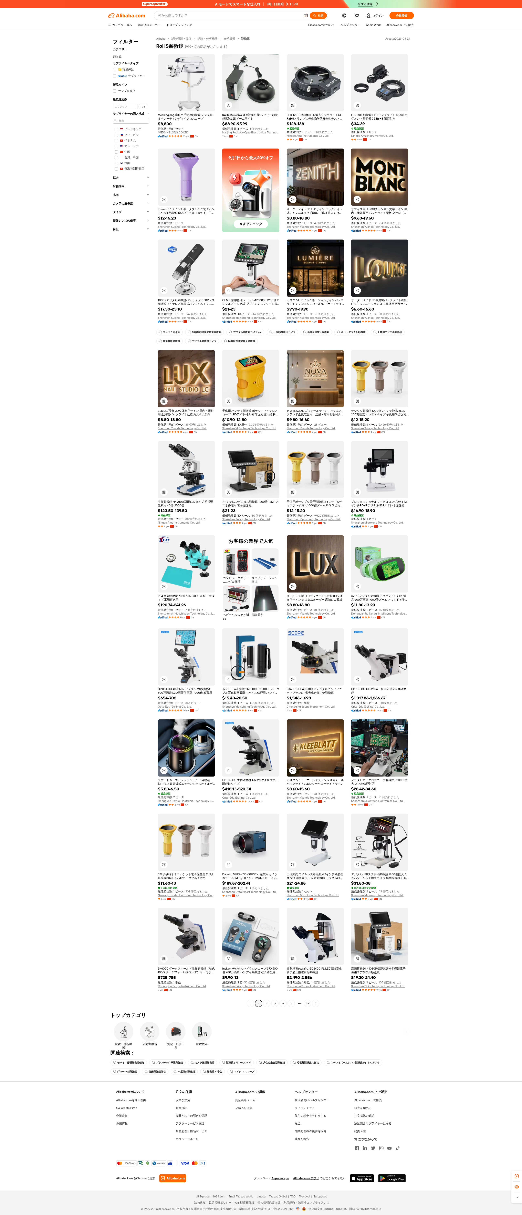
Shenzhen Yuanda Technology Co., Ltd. (311, 226)
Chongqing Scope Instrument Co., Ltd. (311, 706)
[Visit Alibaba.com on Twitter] (373, 1148)
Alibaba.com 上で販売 (368, 1100)
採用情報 (122, 1123)
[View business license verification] (298, 1209)
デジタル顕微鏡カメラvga (247, 332)
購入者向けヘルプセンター (312, 1100)
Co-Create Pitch (126, 1108)
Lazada (261, 1196)
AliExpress (202, 1196)
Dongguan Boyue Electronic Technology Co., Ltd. (186, 800)
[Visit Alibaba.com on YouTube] (389, 1148)
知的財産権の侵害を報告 (310, 1131)
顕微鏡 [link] (245, 38)
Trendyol (304, 1196)
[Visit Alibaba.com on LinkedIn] (365, 1148)
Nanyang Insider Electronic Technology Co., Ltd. (186, 895)
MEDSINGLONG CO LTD (173, 132)
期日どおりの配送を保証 (191, 1115)
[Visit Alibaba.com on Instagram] (381, 1148)
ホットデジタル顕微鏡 (353, 332)
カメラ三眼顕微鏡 (204, 1062)
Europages (320, 1196)
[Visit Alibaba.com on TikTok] (397, 1148)
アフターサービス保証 (190, 1123)
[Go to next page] (315, 1003)
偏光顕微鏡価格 (157, 1071)
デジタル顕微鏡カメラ (204, 341)
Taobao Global (278, 1196)
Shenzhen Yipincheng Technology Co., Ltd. (249, 317)
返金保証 (181, 1108)
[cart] (357, 16)
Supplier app (280, 1178)
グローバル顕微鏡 (127, 1071)
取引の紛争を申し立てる (310, 1115)
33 (307, 1003)
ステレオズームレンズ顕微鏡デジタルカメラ (355, 1062)
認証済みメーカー (246, 1100)
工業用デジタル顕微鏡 (389, 332)
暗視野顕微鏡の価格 (308, 1062)
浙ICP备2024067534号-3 (365, 1209)
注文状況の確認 (364, 1115)
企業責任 (122, 1115)
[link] (516, 1176)
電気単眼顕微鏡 (171, 341)
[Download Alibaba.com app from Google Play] (392, 1178)
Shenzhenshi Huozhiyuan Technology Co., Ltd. (186, 613)
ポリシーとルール (187, 1139)
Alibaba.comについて (130, 1091)
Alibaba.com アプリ (306, 1178)
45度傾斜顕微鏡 (186, 1071)
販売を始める (363, 1108)
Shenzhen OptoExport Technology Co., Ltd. (249, 891)
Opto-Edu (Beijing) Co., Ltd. (175, 706)
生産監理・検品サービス (191, 1131)
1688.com (219, 1196)
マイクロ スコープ (244, 1071)
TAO (292, 1196)
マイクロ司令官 (171, 332)
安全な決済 (183, 1100)
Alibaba (160, 38)
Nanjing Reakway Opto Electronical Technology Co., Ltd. (250, 132)
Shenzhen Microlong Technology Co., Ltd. (377, 522)
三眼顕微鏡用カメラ (284, 332)
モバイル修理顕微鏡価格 (130, 1062)
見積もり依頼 (243, 1108)
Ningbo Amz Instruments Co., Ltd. (308, 135)
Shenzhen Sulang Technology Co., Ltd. (182, 226)
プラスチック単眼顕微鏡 (169, 1062)
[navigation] (131, 521)
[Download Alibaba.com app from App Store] (362, 1178)
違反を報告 (302, 1139)
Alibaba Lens (124, 1178)
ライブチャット (305, 1108)
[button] (305, 15)
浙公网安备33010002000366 (328, 1209)
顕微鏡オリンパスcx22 (238, 1062)
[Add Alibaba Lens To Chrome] (172, 1178)
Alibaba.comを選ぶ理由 (131, 1100)
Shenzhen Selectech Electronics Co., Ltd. (377, 800)
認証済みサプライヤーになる (373, 1123)
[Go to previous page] (250, 1003)
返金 (298, 1123)
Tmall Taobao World (241, 1196)
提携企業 (360, 1131)
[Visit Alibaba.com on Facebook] (356, 1148)
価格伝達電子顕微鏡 (318, 332)
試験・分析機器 (208, 38)
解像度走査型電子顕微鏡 (241, 341)
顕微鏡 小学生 (214, 1071)
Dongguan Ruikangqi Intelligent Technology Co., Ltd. (379, 613)
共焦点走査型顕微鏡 (274, 1062)
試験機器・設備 (181, 38)
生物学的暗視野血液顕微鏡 (206, 332)
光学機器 (229, 38)
